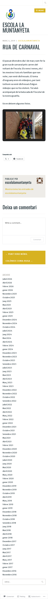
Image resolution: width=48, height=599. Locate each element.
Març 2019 (7, 501)
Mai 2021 (7, 438)
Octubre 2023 (9, 360)
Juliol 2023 (7, 368)
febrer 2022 (8, 419)
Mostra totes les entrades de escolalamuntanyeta (19, 191)
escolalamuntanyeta (29, 41)
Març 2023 (7, 382)
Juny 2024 (7, 334)
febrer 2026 (8, 286)
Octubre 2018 (9, 519)
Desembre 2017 (9, 541)
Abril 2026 (7, 283)
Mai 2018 (7, 530)
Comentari (37, 240)
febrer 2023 (8, 386)
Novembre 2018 (10, 515)
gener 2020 (8, 482)
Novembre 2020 (10, 452)
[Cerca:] (45, 2)
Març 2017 (7, 560)
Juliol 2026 (7, 279)
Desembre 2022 (10, 390)
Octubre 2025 (9, 297)
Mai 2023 (7, 375)
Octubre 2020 (9, 456)
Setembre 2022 (9, 401)
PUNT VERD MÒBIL (17, 254)
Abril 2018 (7, 534)
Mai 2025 (7, 305)
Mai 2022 (7, 408)
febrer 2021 (8, 445)
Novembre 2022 (10, 393)
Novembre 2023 (10, 356)
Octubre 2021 (9, 430)
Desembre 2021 (9, 427)
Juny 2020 (7, 464)
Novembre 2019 (10, 489)
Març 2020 (7, 475)
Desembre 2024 (10, 320)
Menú (41, 10)
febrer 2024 (8, 345)
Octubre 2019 (9, 493)
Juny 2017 (7, 549)
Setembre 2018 (9, 523)
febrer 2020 (8, 478)
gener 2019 (7, 508)
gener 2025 (8, 316)
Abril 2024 (7, 342)
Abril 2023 (7, 379)
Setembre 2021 (9, 434)
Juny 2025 (7, 301)
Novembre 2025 (10, 294)
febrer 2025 (8, 312)
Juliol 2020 (7, 460)
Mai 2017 (7, 552)
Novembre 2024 (10, 323)
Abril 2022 (7, 412)
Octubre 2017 (9, 545)
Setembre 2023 (9, 364)
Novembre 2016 (10, 574)
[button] (19, 132)
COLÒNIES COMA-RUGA (18, 261)
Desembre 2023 (10, 353)
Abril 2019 (7, 497)
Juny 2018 (7, 526)
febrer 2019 (8, 504)
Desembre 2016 (9, 571)
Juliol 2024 (7, 331)
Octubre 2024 (9, 327)
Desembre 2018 (9, 512)
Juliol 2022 (7, 404)
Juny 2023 (7, 371)
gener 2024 (8, 349)
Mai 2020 (7, 467)
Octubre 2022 (9, 397)
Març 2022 (7, 416)
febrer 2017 (8, 563)
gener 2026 (8, 290)
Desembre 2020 (10, 449)
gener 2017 (7, 567)
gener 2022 (8, 423)
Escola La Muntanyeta (16, 27)
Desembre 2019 (9, 486)
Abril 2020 (7, 471)
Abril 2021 (7, 441)
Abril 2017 (7, 556)
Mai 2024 (7, 338)
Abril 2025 (7, 308)
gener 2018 (7, 538)
